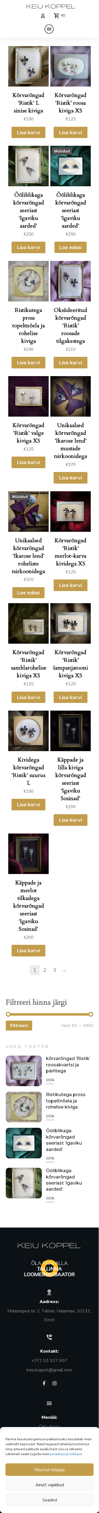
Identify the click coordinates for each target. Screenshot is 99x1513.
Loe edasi (70, 247)
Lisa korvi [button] (28, 132)
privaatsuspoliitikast (66, 1454)
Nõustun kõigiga (49, 1469)
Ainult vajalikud (49, 1485)
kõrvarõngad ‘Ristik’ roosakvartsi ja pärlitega (68, 1065)
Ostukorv (49, 1426)
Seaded (49, 1500)
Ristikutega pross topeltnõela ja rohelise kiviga (66, 1101)
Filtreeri (19, 1026)
